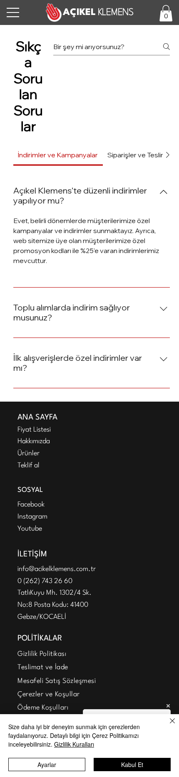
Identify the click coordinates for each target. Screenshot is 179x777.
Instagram (32, 516)
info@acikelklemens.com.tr (56, 569)
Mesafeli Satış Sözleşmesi (56, 681)
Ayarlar (46, 764)
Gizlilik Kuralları (74, 744)
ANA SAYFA (37, 417)
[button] (166, 13)
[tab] (58, 155)
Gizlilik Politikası (41, 654)
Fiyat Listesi (34, 429)
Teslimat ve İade (42, 667)
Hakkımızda (33, 441)
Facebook (31, 504)
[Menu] (13, 12)
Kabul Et (132, 764)
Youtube (29, 528)
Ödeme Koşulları (42, 707)
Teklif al (28, 465)
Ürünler (28, 453)
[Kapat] (167, 726)
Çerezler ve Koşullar (48, 694)
